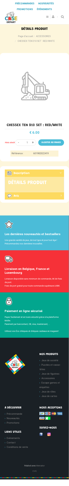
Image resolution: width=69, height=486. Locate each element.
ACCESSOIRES (43, 36)
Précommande (14, 413)
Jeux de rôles (48, 391)
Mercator (40, 465)
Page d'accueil (25, 36)
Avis (16, 196)
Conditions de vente (17, 447)
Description (22, 173)
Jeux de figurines (50, 373)
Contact (11, 442)
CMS (34, 471)
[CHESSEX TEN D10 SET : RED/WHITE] (34, 58)
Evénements (13, 438)
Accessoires (48, 378)
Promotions (13, 422)
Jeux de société (49, 360)
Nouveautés (13, 418)
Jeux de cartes (49, 396)
